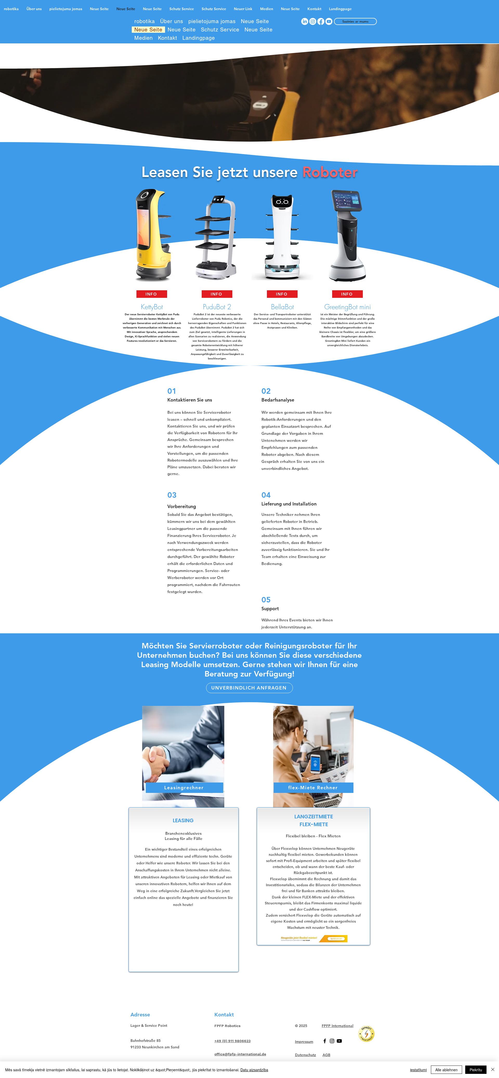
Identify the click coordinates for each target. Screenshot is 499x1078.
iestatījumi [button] (418, 1069)
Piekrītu (476, 1069)
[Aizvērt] (493, 1070)
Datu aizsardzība (254, 1069)
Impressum (304, 1041)
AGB (326, 1055)
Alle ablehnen (446, 1069)
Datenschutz (305, 1055)
